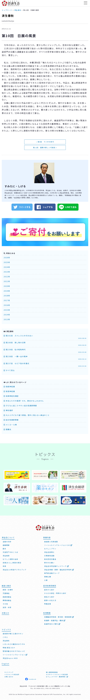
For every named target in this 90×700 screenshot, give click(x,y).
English (5, 663)
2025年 (7, 262)
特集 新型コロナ (9, 648)
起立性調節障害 (12, 420)
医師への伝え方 (50, 600)
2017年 (7, 300)
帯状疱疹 (9, 410)
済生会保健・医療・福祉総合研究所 (58, 570)
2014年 (7, 314)
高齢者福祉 (7, 597)
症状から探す (49, 590)
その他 (5, 604)
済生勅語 (6, 556)
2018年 (7, 295)
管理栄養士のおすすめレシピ (14, 651)
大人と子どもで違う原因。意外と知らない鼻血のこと (27, 415)
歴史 (4, 549)
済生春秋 (8, 16)
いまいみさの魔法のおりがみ (14, 644)
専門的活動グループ (51, 573)
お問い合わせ (8, 677)
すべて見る (10, 370)
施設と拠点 (6, 585)
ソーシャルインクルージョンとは (57, 545)
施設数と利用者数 (51, 542)
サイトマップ (8, 672)
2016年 (7, 305)
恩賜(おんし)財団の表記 (12, 563)
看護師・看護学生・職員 (54, 620)
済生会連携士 (49, 552)
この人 (5, 637)
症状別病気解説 (49, 585)
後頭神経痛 (10, 391)
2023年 (7, 272)
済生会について (8, 537)
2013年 (7, 319)
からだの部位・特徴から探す (55, 593)
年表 (4, 566)
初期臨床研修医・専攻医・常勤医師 (58, 617)
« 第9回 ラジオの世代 (45, 142)
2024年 (7, 267)
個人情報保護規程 (52, 672)
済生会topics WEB (10, 658)
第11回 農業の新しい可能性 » (45, 147)
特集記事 (47, 604)
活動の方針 (7, 542)
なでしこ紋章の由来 (10, 559)
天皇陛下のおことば (10, 552)
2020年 (7, 286)
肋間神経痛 (10, 386)
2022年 (7, 276)
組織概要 (6, 545)
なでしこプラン (50, 549)
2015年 (7, 310)
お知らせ (5, 613)
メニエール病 (11, 424)
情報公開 (47, 577)
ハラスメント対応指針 (11, 674)
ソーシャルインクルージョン (14, 655)
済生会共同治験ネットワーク (55, 566)
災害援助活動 (49, 556)
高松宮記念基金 (50, 559)
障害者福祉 (7, 600)
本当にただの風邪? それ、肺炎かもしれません (24, 401)
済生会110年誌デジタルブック (14, 570)
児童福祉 (6, 593)
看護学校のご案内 (51, 624)
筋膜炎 (8, 429)
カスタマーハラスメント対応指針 (57, 674)
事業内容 (47, 537)
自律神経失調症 (12, 396)
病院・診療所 (8, 590)
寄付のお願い (49, 563)
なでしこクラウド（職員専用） (56, 677)
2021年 (7, 281)
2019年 (7, 291)
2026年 (7, 257)
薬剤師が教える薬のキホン (13, 634)
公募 (46, 580)
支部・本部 (7, 607)
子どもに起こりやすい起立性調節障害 (21, 405)
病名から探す (49, 597)
